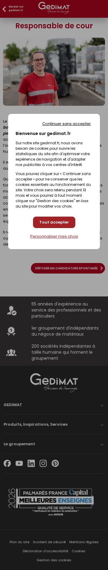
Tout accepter (54, 222)
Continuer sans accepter (66, 124)
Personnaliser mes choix (54, 236)
